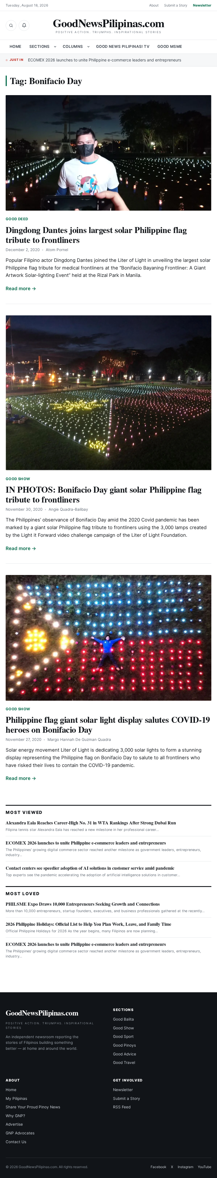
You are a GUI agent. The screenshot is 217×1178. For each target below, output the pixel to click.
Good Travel (124, 1062)
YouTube (204, 1167)
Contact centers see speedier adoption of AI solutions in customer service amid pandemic (90, 868)
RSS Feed (122, 1107)
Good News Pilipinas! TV (122, 46)
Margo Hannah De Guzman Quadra (79, 739)
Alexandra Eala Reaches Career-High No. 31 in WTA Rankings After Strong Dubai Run (91, 822)
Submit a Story (175, 5)
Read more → (21, 288)
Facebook (158, 1167)
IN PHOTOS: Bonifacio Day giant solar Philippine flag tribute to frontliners (103, 494)
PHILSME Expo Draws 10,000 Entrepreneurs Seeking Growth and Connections (83, 904)
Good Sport (123, 1036)
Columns (73, 46)
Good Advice (124, 1054)
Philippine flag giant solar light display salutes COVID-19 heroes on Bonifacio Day (108, 724)
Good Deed (17, 219)
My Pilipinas (16, 1098)
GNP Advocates (20, 1133)
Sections (39, 46)
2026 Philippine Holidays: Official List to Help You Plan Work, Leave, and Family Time (88, 924)
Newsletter (202, 5)
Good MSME (169, 46)
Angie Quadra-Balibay (68, 509)
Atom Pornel (57, 249)
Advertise (14, 1124)
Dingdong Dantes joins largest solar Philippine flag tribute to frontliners (96, 234)
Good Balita (123, 1019)
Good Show (18, 479)
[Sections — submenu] (55, 47)
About (154, 5)
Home (15, 46)
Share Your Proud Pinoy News (33, 1107)
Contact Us (16, 1141)
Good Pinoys (124, 1045)
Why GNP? (15, 1115)
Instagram (185, 1167)
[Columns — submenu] (88, 47)
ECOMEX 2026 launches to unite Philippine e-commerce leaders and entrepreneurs (104, 59)
